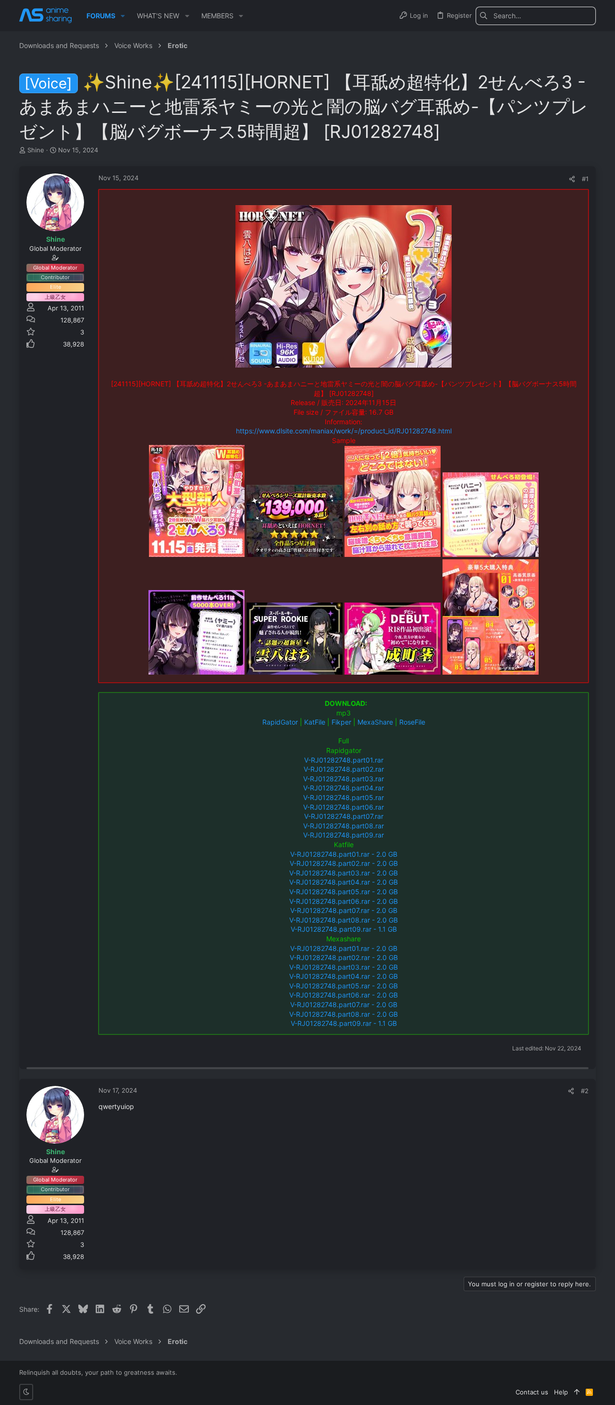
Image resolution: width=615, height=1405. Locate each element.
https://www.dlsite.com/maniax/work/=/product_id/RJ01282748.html (344, 431)
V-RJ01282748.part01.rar (343, 760)
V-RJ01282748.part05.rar (343, 797)
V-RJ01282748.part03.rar (343, 779)
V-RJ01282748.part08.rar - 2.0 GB (343, 920)
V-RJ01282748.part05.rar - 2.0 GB (343, 891)
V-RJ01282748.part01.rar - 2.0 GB (343, 854)
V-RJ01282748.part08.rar (343, 826)
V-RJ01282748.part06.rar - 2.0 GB (343, 901)
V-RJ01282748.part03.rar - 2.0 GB (343, 873)
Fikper (341, 722)
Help (561, 1392)
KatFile (314, 722)
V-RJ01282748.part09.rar (343, 835)
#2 (585, 1091)
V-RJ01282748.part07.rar (343, 816)
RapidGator (280, 722)
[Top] (577, 1392)
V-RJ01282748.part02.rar (344, 769)
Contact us (532, 1392)
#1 (585, 179)
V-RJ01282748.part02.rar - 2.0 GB (344, 863)
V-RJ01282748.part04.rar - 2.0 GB (343, 882)
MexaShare (375, 722)
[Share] (572, 179)
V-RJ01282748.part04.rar (343, 788)
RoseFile (412, 722)
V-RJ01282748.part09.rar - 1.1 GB (344, 929)
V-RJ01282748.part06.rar (343, 807)
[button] (122, 16)
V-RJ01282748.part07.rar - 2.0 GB (343, 910)
